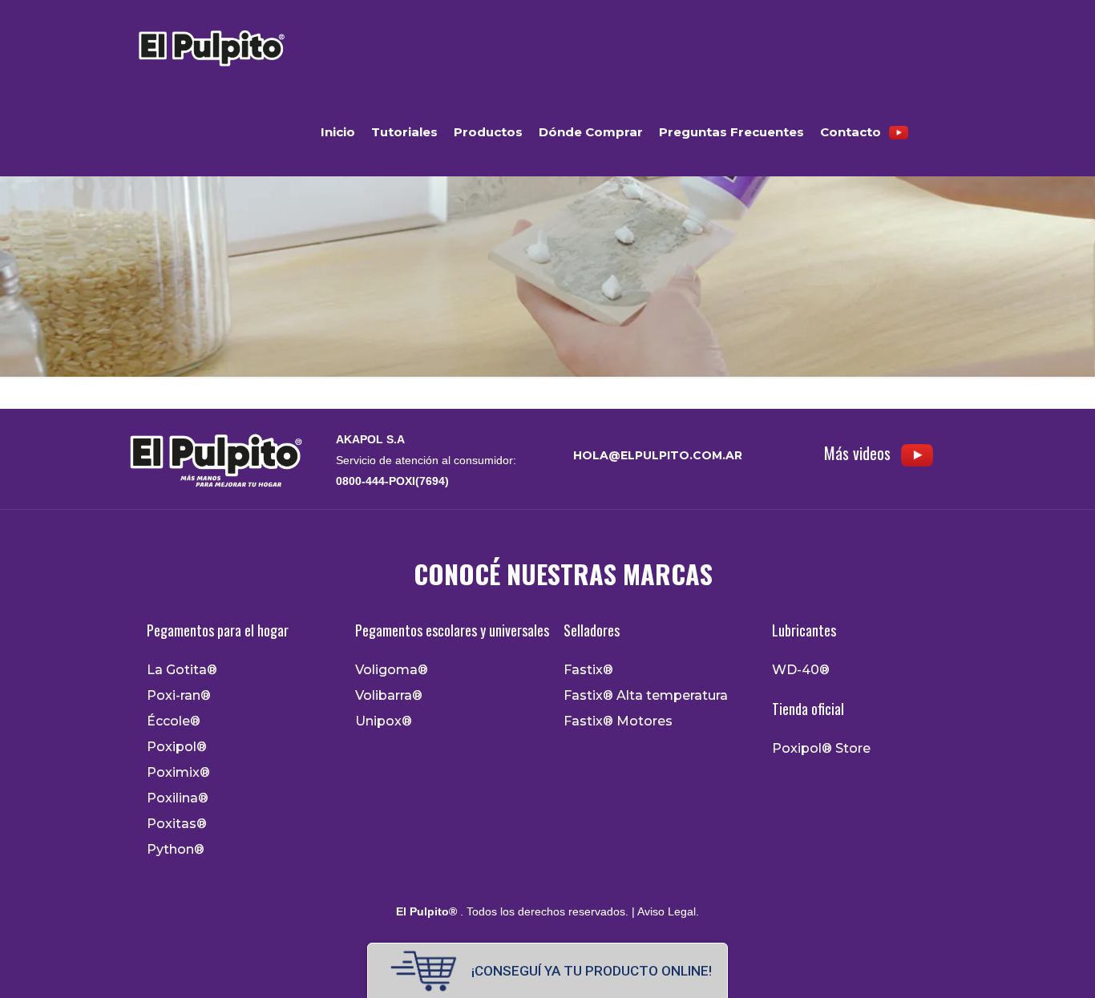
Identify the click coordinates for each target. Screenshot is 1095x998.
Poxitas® (177, 824)
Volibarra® (388, 695)
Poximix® (178, 772)
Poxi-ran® (179, 695)
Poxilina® (177, 798)
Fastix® (588, 670)
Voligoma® (391, 670)
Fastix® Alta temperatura (646, 695)
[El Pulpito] (210, 44)
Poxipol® (177, 747)
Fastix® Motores (618, 721)
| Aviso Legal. (663, 911)
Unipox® (383, 721)
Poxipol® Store (821, 748)
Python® (175, 849)
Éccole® (173, 721)
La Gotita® (182, 670)
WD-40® (801, 670)
